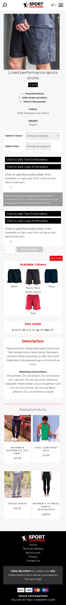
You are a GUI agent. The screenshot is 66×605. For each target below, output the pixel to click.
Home (33, 544)
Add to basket (29, 249)
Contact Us (33, 560)
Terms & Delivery (33, 548)
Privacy (33, 556)
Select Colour (13, 135)
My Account (33, 552)
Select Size (12, 146)
